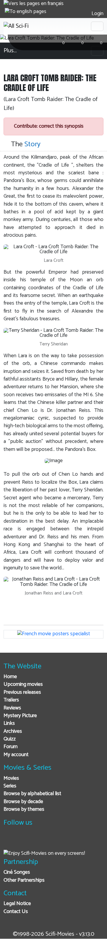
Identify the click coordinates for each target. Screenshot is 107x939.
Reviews (12, 708)
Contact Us (16, 911)
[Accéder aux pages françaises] (34, 4)
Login (96, 13)
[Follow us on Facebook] (10, 841)
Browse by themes (24, 809)
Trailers (11, 700)
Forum (11, 747)
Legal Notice (17, 903)
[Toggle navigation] (97, 26)
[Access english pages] (25, 12)
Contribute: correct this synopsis (48, 126)
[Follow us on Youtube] (39, 841)
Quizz (10, 739)
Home (10, 676)
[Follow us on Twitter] (24, 841)
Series (10, 786)
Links (9, 723)
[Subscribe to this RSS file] (53, 841)
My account (16, 754)
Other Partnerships (24, 880)
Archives (13, 731)
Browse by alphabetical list (32, 793)
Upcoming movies (23, 684)
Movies (11, 778)
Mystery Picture (20, 715)
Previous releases (22, 692)
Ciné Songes (17, 872)
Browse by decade (23, 801)
